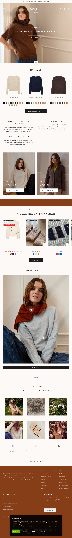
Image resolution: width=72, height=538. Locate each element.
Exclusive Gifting (63, 485)
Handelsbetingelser (8, 509)
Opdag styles (36, 37)
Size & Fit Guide (63, 479)
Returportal (62, 476)
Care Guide (62, 482)
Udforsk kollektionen (36, 111)
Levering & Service (8, 501)
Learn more (42, 531)
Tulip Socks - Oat (36, 249)
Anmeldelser (44, 479)
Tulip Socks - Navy (59, 249)
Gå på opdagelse (48, 190)
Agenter (43, 482)
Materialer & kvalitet (46, 476)
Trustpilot (36, 377)
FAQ (60, 474)
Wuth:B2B (43, 488)
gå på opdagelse (14, 190)
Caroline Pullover (36, 98)
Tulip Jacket (13, 249)
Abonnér (49, 510)
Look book (44, 485)
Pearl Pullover (13, 98)
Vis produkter (36, 367)
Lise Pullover (59, 98)
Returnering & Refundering (10, 504)
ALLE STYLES (36, 260)
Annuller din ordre (64, 488)
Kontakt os (5, 498)
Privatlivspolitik (7, 507)
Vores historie (44, 474)
